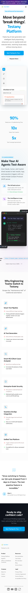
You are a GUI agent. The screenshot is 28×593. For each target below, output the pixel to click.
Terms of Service (19, 576)
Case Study (18, 558)
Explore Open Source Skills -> (13, 264)
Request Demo (14, 58)
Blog (16, 563)
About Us (3, 572)
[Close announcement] (26, 2)
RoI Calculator (18, 560)
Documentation (19, 556)
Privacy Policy (18, 572)
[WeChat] (19, 589)
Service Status (18, 565)
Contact (3, 576)
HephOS (3, 558)
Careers (3, 574)
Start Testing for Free (13, 53)
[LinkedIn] (8, 589)
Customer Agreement (20, 574)
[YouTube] (12, 589)
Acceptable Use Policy (20, 578)
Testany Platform (5, 556)
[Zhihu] (16, 589)
